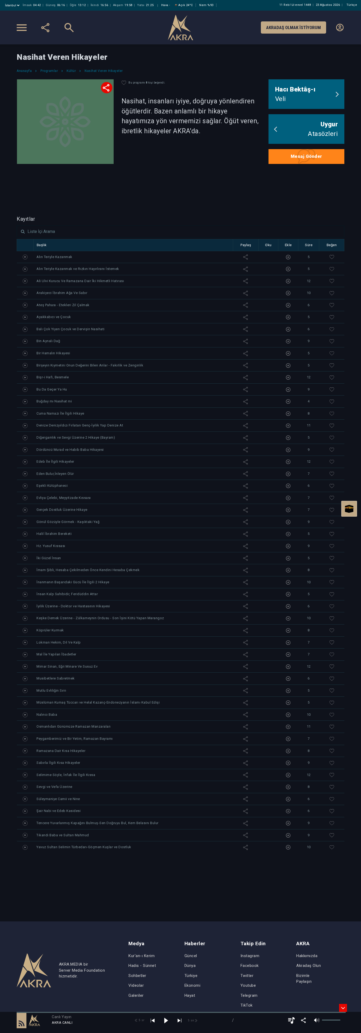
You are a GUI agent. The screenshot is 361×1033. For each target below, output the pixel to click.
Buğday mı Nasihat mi (54, 401)
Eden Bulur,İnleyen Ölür (55, 474)
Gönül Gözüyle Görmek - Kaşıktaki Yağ (67, 522)
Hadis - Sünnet (142, 965)
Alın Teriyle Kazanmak (54, 257)
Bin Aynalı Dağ (48, 341)
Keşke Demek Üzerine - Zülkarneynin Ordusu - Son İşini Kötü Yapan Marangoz (100, 618)
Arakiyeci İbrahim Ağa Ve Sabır (61, 293)
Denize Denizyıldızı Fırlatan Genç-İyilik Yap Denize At (79, 425)
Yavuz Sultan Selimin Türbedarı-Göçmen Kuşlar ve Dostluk (83, 847)
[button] (21, 1020)
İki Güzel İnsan (48, 558)
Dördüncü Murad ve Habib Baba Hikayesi (70, 450)
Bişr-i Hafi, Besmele (52, 377)
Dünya (190, 965)
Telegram (249, 995)
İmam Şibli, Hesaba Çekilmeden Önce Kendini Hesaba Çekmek (88, 570)
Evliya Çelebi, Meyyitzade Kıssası (63, 498)
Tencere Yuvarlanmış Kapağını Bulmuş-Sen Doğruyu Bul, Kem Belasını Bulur (97, 823)
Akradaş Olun (308, 965)
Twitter (247, 975)
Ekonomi (192, 985)
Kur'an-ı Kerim (141, 955)
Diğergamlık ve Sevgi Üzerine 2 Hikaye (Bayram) (75, 437)
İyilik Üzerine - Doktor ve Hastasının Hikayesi (73, 606)
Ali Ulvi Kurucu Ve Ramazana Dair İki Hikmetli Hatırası (80, 281)
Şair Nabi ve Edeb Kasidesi (58, 811)
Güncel (190, 955)
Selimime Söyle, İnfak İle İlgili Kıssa (65, 775)
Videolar (136, 985)
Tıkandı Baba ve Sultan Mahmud (62, 835)
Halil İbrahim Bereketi (54, 534)
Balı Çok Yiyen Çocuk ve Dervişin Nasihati (70, 329)
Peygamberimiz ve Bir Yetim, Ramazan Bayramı (74, 739)
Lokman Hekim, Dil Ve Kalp (58, 642)
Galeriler (136, 995)
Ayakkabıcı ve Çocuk (53, 317)
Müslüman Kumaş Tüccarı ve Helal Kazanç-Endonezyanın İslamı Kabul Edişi (98, 702)
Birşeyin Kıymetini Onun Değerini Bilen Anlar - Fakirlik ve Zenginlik (89, 365)
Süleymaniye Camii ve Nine (58, 799)
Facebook (249, 965)
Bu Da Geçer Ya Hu (51, 389)
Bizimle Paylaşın (304, 978)
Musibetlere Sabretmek (55, 678)
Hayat (189, 995)
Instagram (250, 955)
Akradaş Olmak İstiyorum (293, 27)
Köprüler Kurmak (50, 630)
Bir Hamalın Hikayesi (53, 353)
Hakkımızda (306, 955)
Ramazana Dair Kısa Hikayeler (60, 751)
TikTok (246, 1005)
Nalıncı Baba (46, 715)
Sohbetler (137, 975)
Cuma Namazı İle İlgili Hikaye (60, 413)
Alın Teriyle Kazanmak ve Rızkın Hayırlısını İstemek (77, 269)
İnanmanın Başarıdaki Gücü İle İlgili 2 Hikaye (72, 582)
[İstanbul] (13, 5)
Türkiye (191, 975)
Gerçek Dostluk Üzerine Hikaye (61, 510)
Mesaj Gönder (306, 156)
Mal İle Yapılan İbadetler (56, 654)
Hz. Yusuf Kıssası (50, 546)
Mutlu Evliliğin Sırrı (51, 690)
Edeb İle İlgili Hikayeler (55, 461)
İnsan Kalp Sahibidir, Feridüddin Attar (67, 594)
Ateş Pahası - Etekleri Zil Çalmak (63, 305)
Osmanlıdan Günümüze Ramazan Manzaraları (73, 726)
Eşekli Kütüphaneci (52, 486)
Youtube (248, 985)
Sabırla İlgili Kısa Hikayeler (58, 763)
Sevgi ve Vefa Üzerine (54, 787)
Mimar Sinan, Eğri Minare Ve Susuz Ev (67, 666)
